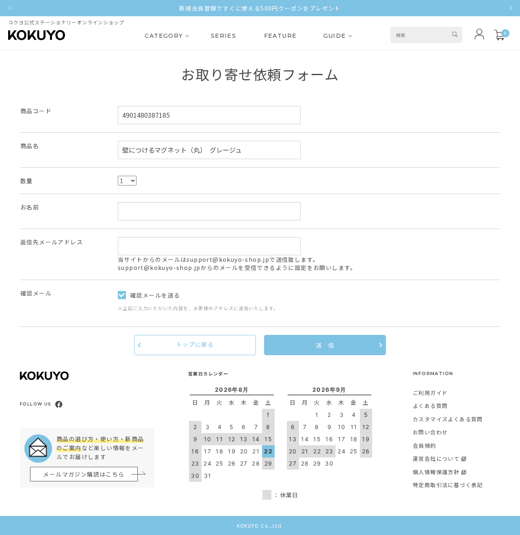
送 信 (325, 345)
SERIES (223, 35)
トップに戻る (195, 344)
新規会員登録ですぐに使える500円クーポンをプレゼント (260, 8)
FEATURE (280, 35)
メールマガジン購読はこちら (83, 474)
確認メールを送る (155, 295)
